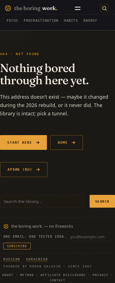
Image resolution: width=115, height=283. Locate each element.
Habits (71, 21)
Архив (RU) (20, 169)
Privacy (101, 275)
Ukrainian (37, 259)
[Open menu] (77, 8)
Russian (11, 259)
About (8, 275)
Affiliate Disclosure (63, 275)
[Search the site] (104, 8)
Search (102, 201)
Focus (12, 21)
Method (27, 275)
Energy (90, 21)
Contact (58, 280)
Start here (19, 142)
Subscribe (17, 246)
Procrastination (41, 21)
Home (63, 142)
